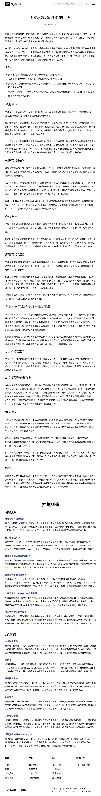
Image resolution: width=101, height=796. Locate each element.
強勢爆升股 (34, 777)
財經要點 (33, 765)
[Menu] (93, 4)
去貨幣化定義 (11, 641)
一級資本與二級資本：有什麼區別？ (22, 593)
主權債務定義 (11, 716)
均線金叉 (33, 773)
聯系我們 (56, 765)
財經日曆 (9, 777)
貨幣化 (8, 660)
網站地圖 (56, 777)
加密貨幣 (9, 773)
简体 (87, 4)
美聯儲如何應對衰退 (14, 519)
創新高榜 (33, 769)
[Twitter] (89, 765)
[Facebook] (79, 765)
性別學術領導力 (12, 537)
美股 (7, 765)
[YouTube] (84, 765)
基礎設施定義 (11, 678)
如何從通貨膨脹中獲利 (15, 612)
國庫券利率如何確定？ (15, 574)
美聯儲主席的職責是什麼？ (17, 556)
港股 (7, 769)
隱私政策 (56, 773)
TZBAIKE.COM (16, 790)
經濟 (44, 24)
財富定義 (9, 697)
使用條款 (56, 769)
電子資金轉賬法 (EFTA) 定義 (18, 734)
